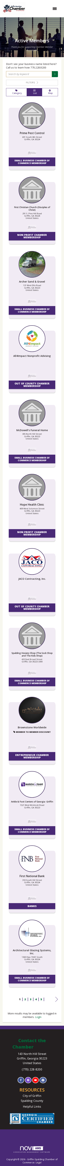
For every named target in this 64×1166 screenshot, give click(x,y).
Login (38, 1017)
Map (50, 93)
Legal (38, 1162)
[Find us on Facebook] (21, 1080)
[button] (55, 74)
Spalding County (32, 1101)
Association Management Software (32, 1152)
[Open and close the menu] (43, 8)
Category (16, 93)
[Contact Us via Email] (42, 1080)
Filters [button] (31, 82)
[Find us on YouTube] (35, 1080)
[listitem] (32, 138)
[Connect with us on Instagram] (28, 1080)
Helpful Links (32, 1107)
